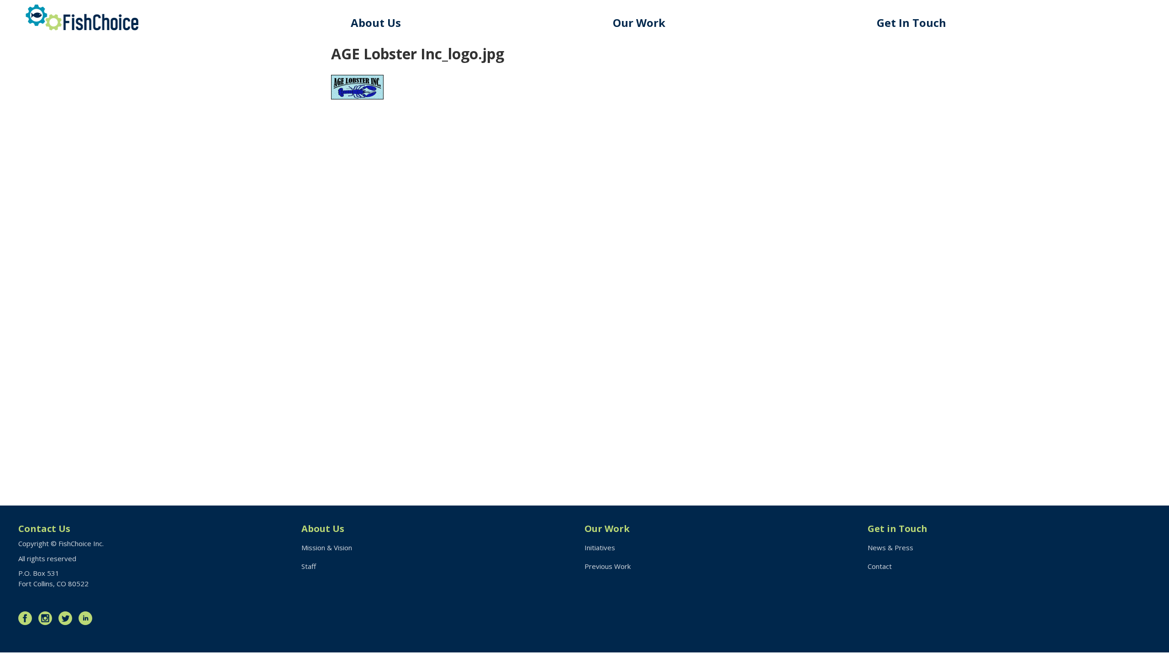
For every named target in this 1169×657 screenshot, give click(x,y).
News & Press (890, 547)
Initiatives (599, 547)
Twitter (67, 618)
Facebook (27, 618)
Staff (308, 566)
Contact (880, 566)
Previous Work (607, 566)
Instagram (47, 618)
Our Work (639, 22)
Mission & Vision (326, 547)
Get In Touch (911, 22)
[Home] (82, 17)
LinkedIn (88, 618)
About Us (376, 22)
